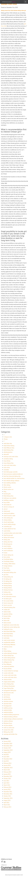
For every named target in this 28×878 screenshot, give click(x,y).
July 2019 (6, 754)
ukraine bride (7, 699)
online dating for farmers (10, 653)
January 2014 (7, 765)
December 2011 (8, 791)
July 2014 (6, 761)
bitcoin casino (7, 487)
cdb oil (5, 509)
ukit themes (7, 697)
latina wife (6, 620)
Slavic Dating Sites (9, 684)
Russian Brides (8, 668)
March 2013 (7, 770)
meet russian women (9, 640)
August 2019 (7, 752)
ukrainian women (8, 701)
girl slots (6, 574)
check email (7, 511)
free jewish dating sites (10, 572)
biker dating (7, 485)
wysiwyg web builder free (10, 734)
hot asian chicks (8, 594)
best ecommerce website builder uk (13, 474)
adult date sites (8, 443)
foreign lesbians (8, 566)
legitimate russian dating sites (12, 627)
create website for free (10, 528)
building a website (9, 500)
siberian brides (8, 679)
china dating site (8, 518)
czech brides (7, 531)
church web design (9, 522)
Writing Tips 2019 (8, 732)
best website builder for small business (14, 478)
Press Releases (7, 664)
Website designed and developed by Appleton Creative (14, 874)
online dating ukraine (9, 657)
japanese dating (8, 614)
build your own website (10, 498)
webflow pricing (8, 708)
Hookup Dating (8, 585)
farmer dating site (8, 555)
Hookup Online (8, 587)
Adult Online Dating (9, 445)
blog (5, 491)
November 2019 (8, 745)
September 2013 (8, 767)
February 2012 (7, 787)
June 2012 (6, 780)
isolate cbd (7, 609)
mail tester (6, 638)
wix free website (8, 725)
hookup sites (7, 592)
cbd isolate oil (7, 504)
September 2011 (8, 798)
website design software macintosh (13, 719)
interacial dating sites (9, 607)
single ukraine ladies (9, 681)
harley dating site (8, 577)
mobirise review (8, 647)
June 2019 (6, 756)
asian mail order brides (10, 465)
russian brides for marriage (11, 671)
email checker (7, 546)
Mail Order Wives (8, 636)
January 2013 (7, 774)
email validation (8, 548)
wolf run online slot (9, 727)
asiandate (6, 469)
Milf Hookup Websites (9, 644)
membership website (9, 642)
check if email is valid (9, 515)
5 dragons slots (8, 437)
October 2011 (7, 796)
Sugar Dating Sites (9, 688)
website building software (10, 716)
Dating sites (7, 539)
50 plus (6, 439)
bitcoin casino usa (8, 489)
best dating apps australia (10, 472)
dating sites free (8, 542)
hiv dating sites (8, 581)
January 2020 (7, 741)
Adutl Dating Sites (8, 450)
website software (8, 721)
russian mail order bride (10, 675)
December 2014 (8, 759)
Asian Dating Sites (8, 463)
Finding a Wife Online (9, 563)
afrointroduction (8, 452)
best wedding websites (10, 483)
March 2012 (7, 785)
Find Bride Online (8, 559)
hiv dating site (7, 579)
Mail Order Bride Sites (9, 631)
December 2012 (8, 776)
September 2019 (8, 750)
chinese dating (7, 520)
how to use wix (8, 605)
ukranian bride (7, 703)
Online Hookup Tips (9, 660)
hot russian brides (8, 601)
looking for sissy (8, 629)
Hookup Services (8, 590)
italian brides (7, 612)
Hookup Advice (8, 583)
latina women (7, 622)
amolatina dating (8, 458)
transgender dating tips (10, 690)
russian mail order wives (10, 677)
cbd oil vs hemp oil (9, 507)
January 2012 (7, 789)
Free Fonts (6, 568)
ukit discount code (9, 692)
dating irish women (9, 537)
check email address (9, 513)
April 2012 (6, 783)
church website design (10, 524)
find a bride (7, 557)
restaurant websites (9, 666)
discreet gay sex (8, 544)
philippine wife (8, 662)
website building (8, 712)
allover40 (6, 454)
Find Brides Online (9, 561)
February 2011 (7, 807)
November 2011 (8, 794)
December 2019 (8, 743)
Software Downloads (9, 686)
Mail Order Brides (8, 633)
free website (7, 570)
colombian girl (7, 526)
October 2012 (7, 778)
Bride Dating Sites (8, 496)
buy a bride (7, 502)
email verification (8, 550)
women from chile (8, 730)
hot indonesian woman (10, 596)
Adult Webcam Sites (9, 448)
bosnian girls (7, 493)
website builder (8, 710)
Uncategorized (7, 706)
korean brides (7, 616)
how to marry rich (8, 603)
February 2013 (7, 772)
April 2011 (6, 802)
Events (5, 552)
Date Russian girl (8, 535)
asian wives (7, 467)
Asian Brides (7, 461)
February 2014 (7, 763)
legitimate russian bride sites (11, 625)
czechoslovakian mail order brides (13, 533)
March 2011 (7, 805)
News (5, 649)
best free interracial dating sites (12, 476)
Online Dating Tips (9, 655)
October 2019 (7, 748)
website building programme (11, 714)
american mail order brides (11, 456)
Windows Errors (8, 723)
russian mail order (8, 673)
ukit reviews (7, 695)
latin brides (7, 618)
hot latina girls (7, 598)
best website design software (11, 480)
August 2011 (7, 800)
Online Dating (7, 651)
